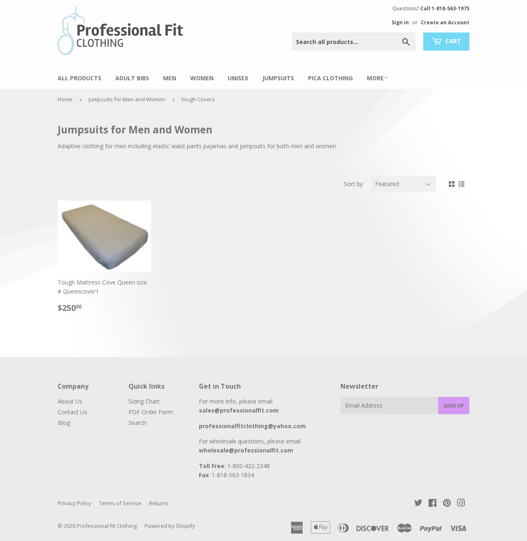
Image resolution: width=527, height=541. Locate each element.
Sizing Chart (144, 401)
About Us (70, 401)
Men (169, 78)
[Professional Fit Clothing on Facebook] (432, 504)
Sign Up (453, 405)
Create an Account (445, 22)
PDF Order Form (150, 412)
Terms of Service (120, 503)
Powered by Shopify (170, 525)
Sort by (353, 184)
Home (65, 99)
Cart (452, 41)
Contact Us (72, 412)
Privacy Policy (74, 503)
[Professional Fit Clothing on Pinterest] (447, 504)
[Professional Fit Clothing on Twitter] (418, 504)
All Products (79, 78)
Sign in (400, 22)
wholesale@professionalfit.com (246, 450)
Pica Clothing (330, 78)
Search (137, 423)
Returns (159, 503)
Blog (64, 423)
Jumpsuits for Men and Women (127, 99)
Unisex (238, 78)
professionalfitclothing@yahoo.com (252, 426)
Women (202, 78)
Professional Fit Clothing (107, 525)
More (375, 78)
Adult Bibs (132, 78)
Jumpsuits (278, 78)
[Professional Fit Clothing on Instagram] (461, 504)
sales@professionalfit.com (239, 410)
